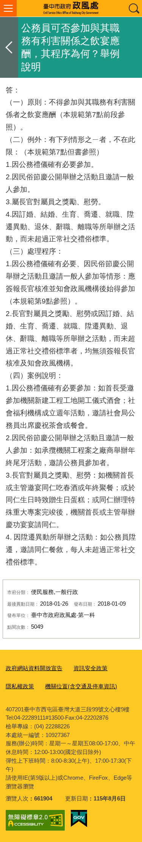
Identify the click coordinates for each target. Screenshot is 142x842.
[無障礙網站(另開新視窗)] (35, 820)
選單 (8, 8)
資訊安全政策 (90, 668)
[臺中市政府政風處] (71, 8)
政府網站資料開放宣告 (34, 668)
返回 (9, 47)
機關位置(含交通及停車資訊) (81, 686)
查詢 (133, 8)
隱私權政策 (20, 686)
